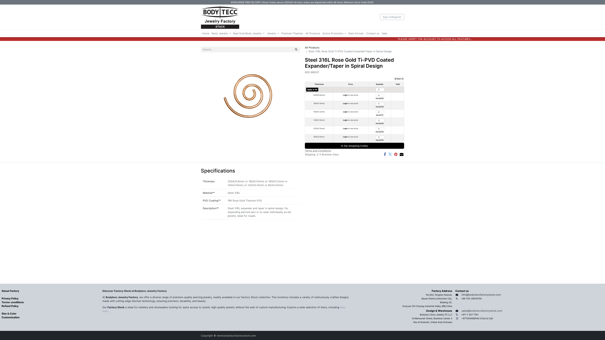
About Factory (10, 290)
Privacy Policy (10, 298)
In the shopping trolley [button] (354, 145)
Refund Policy (10, 306)
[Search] (296, 49)
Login (345, 95)
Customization (11, 317)
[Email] (401, 154)
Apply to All (312, 89)
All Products (312, 47)
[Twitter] (390, 154)
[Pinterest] (396, 154)
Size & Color (9, 313)
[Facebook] (385, 154)
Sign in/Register (392, 17)
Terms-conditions (13, 302)
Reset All (399, 79)
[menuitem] (205, 33)
